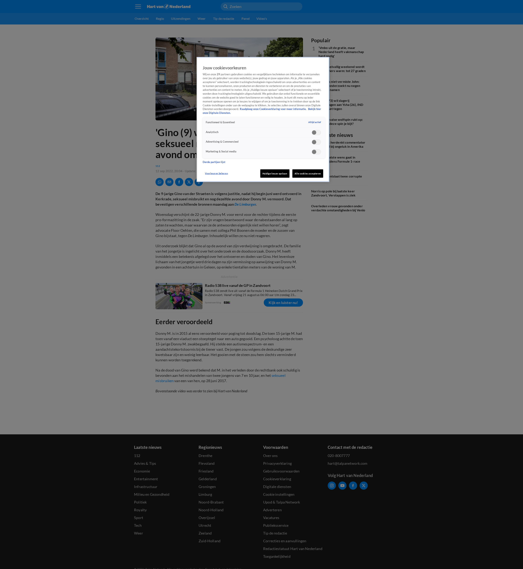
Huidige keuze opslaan (275, 173)
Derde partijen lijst (214, 162)
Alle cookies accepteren (308, 173)
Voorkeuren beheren (216, 173)
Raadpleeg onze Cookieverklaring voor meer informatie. (273, 109)
